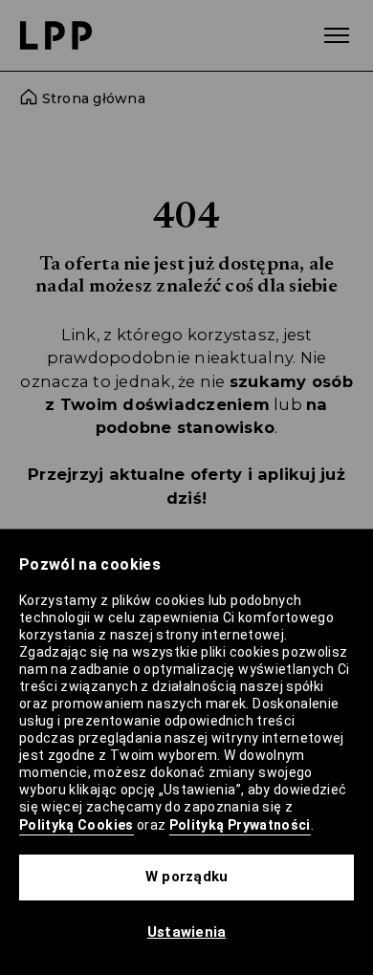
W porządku (187, 876)
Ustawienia (187, 932)
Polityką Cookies (76, 825)
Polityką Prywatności (240, 825)
